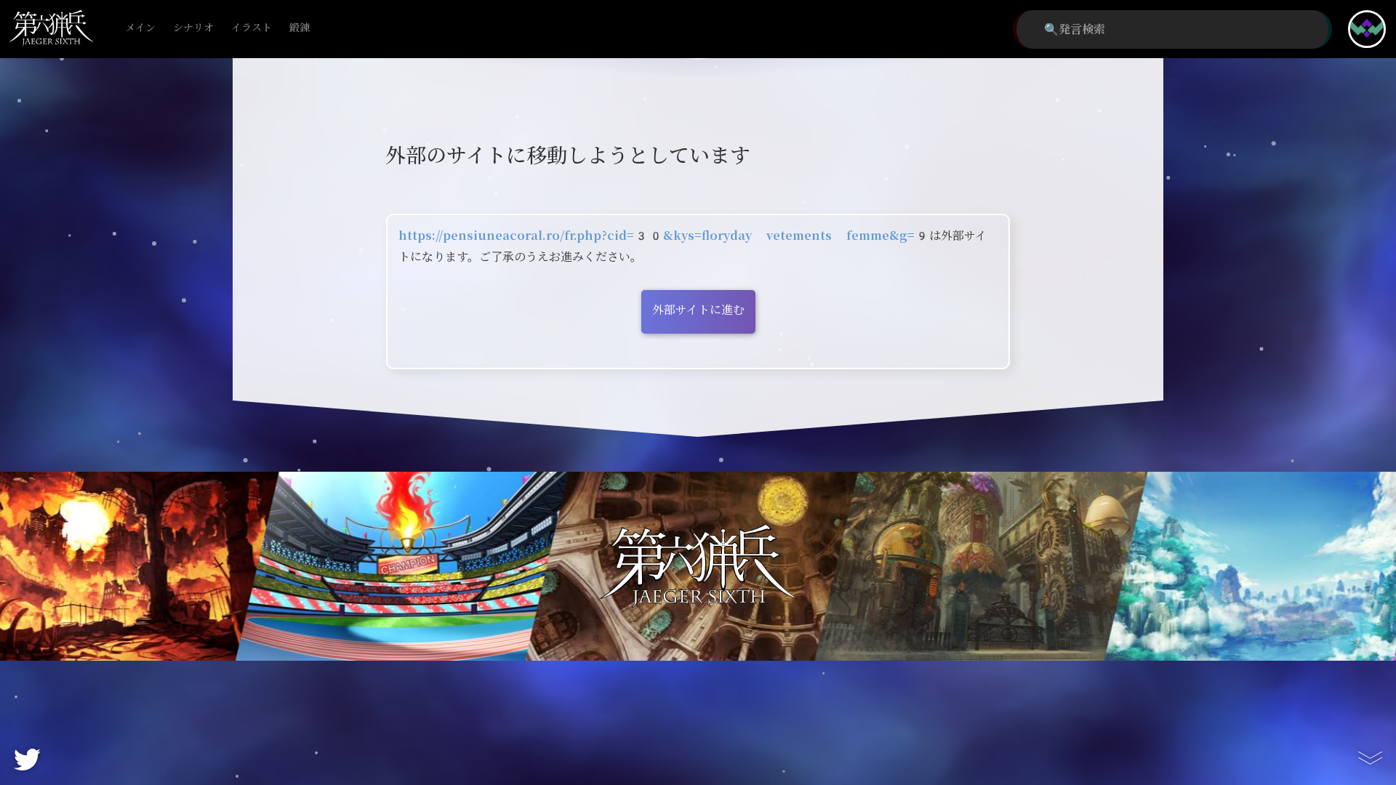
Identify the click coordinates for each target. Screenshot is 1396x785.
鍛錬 (299, 28)
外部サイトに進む (698, 310)
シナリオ (193, 28)
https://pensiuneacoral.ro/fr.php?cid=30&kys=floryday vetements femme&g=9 (663, 236)
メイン (140, 28)
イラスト (251, 28)
